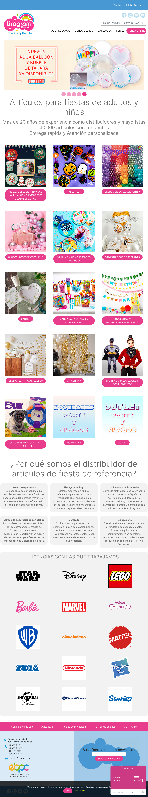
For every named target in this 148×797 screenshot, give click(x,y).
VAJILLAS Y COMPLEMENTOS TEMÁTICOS (74, 259)
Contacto (119, 5)
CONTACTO (130, 726)
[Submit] (143, 23)
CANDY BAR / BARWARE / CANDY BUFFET (74, 320)
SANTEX (25, 318)
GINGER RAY (74, 380)
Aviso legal (47, 726)
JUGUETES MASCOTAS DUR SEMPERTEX (25, 444)
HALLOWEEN (74, 191)
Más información (79, 791)
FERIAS (120, 30)
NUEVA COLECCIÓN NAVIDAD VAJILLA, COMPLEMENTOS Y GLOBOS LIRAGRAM (25, 195)
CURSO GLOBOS (84, 30)
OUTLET (122, 442)
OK (68, 790)
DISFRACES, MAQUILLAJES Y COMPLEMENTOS (122, 382)
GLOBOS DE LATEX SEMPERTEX (122, 191)
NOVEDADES (74, 442)
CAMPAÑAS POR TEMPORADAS (122, 257)
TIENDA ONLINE (136, 30)
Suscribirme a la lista (109, 758)
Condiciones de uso (22, 726)
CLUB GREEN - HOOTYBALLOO (25, 380)
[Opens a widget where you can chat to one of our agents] (128, 780)
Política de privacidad (74, 726)
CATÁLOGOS (105, 30)
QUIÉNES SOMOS (60, 30)
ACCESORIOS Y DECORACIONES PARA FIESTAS (122, 320)
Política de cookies (105, 726)
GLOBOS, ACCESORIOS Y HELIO (25, 257)
